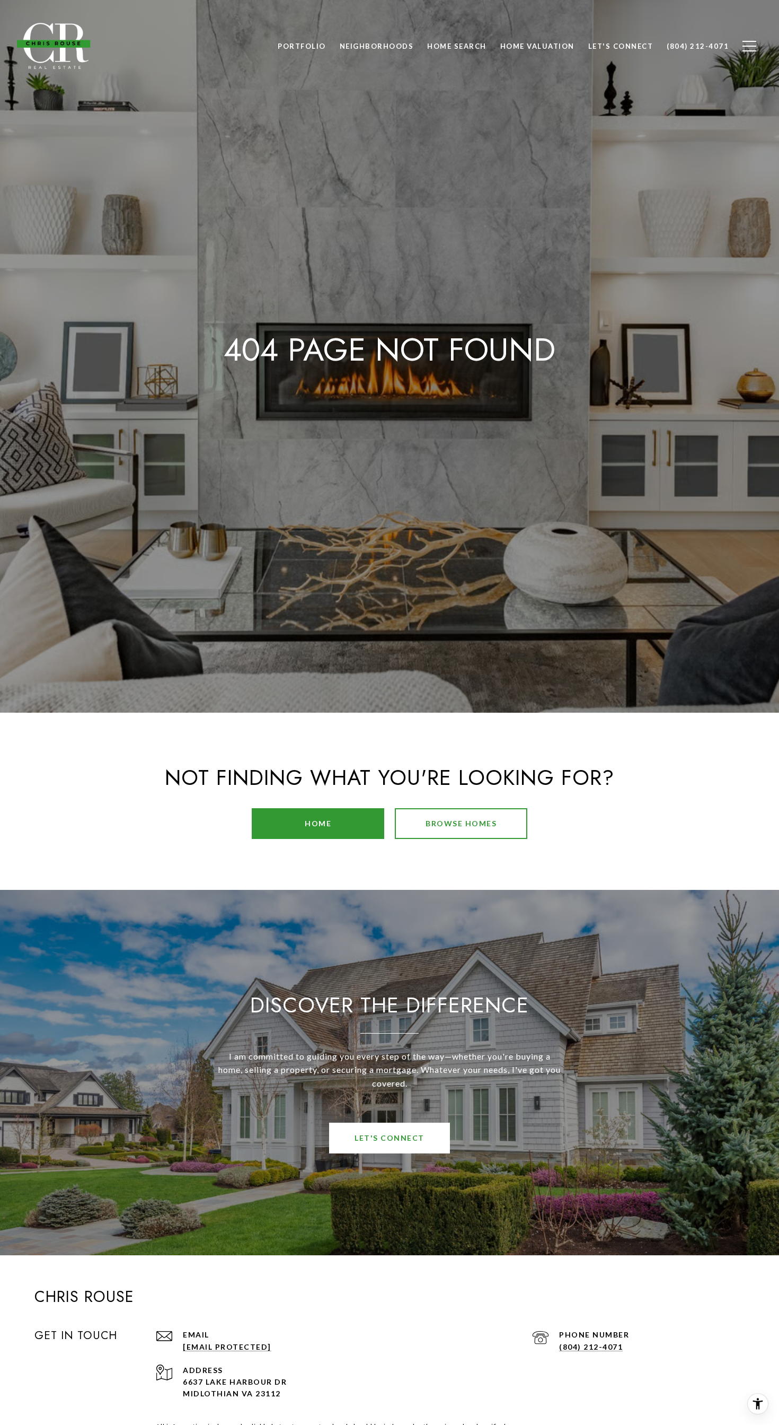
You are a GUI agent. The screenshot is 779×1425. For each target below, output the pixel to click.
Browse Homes (461, 823)
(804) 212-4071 (591, 1346)
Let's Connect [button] (389, 1137)
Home (318, 823)
